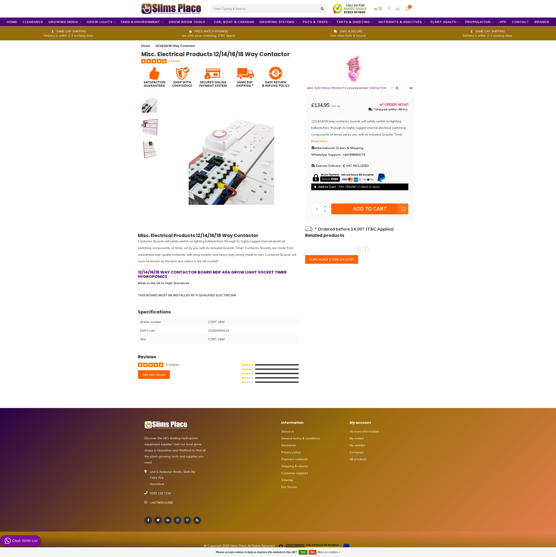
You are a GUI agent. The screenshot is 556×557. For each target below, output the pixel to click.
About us (287, 431)
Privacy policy (291, 452)
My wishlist (357, 445)
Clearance (33, 22)
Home (12, 22)
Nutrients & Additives (400, 22)
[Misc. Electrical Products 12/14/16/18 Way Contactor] (360, 68)
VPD (502, 22)
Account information (364, 431)
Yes (303, 552)
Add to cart (370, 209)
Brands (541, 22)
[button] (358, 249)
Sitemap (287, 480)
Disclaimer (288, 445)
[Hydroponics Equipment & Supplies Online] (171, 8)
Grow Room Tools (187, 22)
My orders (357, 438)
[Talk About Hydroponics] (350, 8)
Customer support (294, 473)
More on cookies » (329, 552)
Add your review (153, 375)
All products (358, 459)
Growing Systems (277, 22)
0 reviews (174, 61)
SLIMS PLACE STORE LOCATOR (331, 259)
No (312, 552)
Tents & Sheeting (353, 22)
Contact (520, 22)
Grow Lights (99, 22)
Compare (356, 452)
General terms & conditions (300, 438)
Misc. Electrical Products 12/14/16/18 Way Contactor (346, 88)
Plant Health (443, 22)
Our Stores (289, 487)
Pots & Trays (315, 22)
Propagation (478, 22)
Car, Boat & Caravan (234, 22)
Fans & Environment (140, 22)
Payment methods (294, 459)
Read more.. (320, 141)
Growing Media (63, 22)
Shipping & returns (294, 466)
